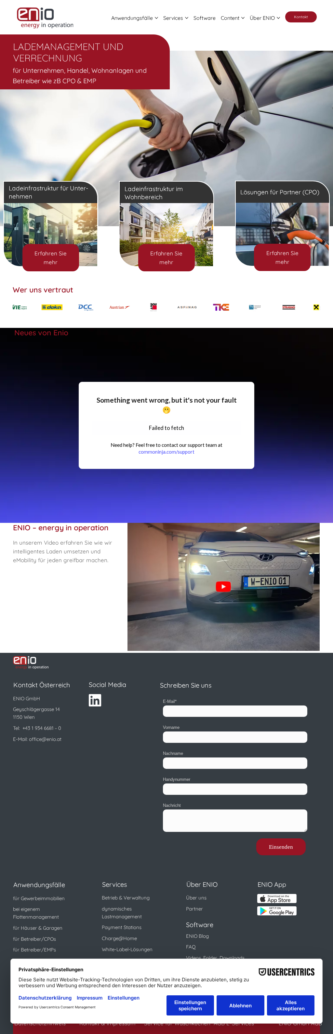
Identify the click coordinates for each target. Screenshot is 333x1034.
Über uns (196, 898)
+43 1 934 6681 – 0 (41, 728)
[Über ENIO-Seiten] (278, 17)
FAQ (191, 947)
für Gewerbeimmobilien (39, 898)
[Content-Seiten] (243, 17)
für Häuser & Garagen (37, 928)
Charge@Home (119, 938)
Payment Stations (121, 927)
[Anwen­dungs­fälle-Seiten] (156, 17)
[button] (223, 587)
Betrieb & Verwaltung (126, 898)
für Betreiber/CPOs (34, 939)
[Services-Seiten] (186, 17)
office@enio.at (45, 739)
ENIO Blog (197, 936)
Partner (194, 909)
